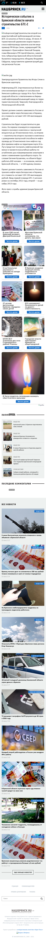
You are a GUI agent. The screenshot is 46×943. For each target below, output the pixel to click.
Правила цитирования (18, 892)
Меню (43, 9)
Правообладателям (28, 886)
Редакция (15, 886)
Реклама (32, 892)
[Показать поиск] (41, 2)
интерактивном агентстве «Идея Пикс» (30, 930)
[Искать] (41, 898)
